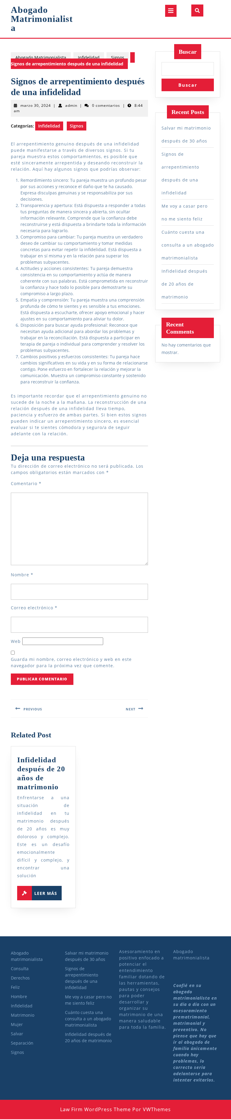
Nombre (22, 575)
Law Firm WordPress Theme (95, 1109)
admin (71, 105)
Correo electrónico (34, 607)
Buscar (188, 51)
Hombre (19, 996)
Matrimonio (22, 1015)
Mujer (17, 1024)
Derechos (20, 978)
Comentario (26, 483)
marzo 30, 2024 (35, 105)
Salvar (17, 1033)
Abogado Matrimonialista (42, 19)
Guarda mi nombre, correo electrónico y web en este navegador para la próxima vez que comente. (71, 662)
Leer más (48, 892)
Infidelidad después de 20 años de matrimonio (185, 284)
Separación (22, 1043)
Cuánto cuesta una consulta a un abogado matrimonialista (188, 245)
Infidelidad (89, 57)
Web (16, 641)
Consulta (20, 968)
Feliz (15, 987)
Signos (117, 57)
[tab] (171, 10)
